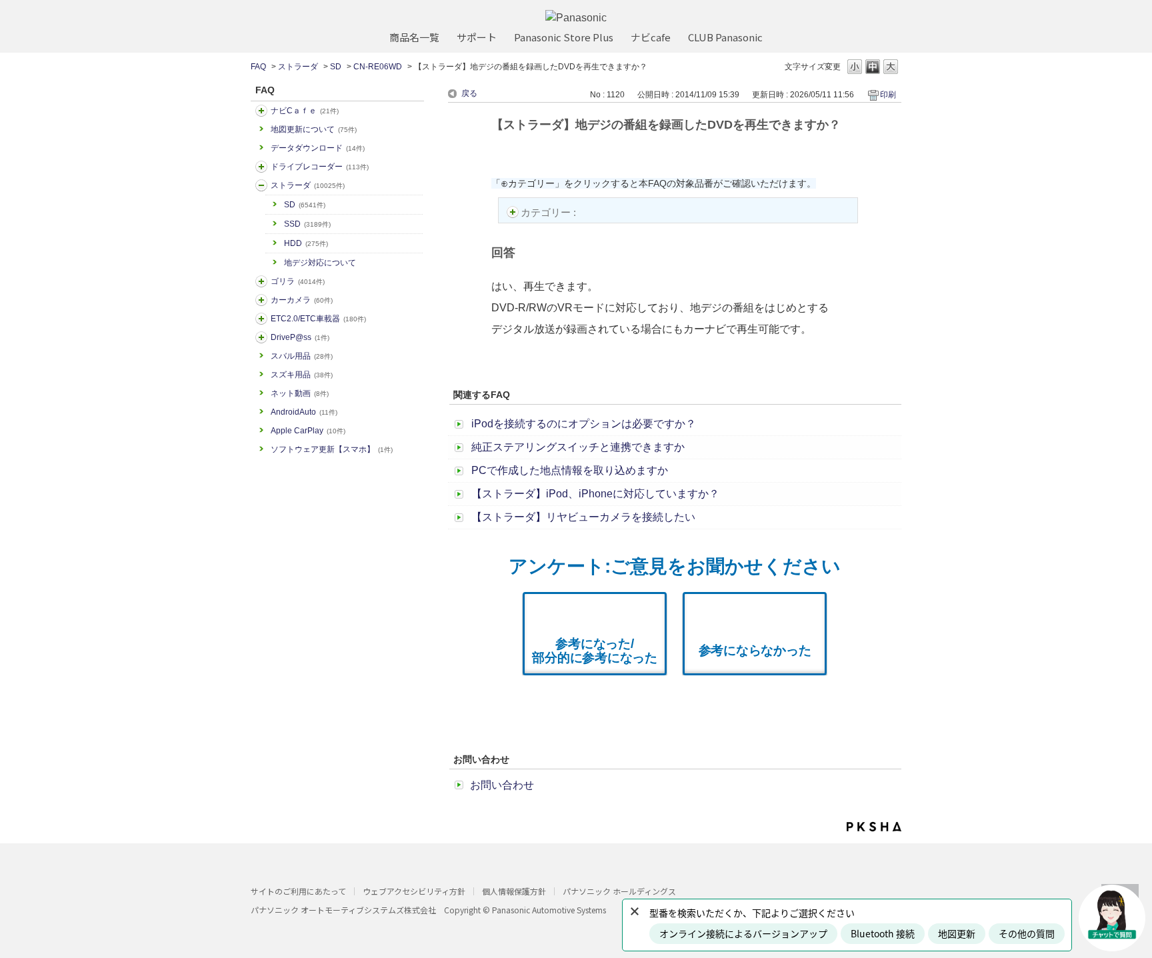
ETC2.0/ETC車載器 (318, 318)
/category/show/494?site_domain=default (261, 300)
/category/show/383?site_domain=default (261, 281)
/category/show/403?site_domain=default (261, 337)
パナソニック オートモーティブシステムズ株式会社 (343, 909)
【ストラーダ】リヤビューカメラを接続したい (583, 517)
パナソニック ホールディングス (619, 891)
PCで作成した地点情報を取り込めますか (569, 470)
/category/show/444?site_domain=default (261, 319)
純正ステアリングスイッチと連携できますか (578, 447)
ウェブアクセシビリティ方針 (414, 891)
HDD (306, 243)
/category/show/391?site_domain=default (261, 185)
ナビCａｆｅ (305, 110)
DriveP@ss (300, 337)
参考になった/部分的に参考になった (594, 651)
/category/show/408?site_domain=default (261, 111)
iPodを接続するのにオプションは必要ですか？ (583, 423)
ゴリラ (298, 281)
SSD (307, 224)
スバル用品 (302, 356)
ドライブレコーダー (320, 166)
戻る (469, 93)
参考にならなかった (755, 650)
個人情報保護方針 (514, 891)
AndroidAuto (304, 412)
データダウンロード (318, 148)
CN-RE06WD (377, 66)
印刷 (888, 94)
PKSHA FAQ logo (874, 826)
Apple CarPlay (308, 430)
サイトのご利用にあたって (298, 891)
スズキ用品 (302, 374)
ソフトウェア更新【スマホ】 (332, 449)
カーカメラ (302, 300)
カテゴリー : (550, 212)
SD (335, 66)
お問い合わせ (502, 785)
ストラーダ (298, 66)
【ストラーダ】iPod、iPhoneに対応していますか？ (595, 493)
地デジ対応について (320, 262)
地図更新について (314, 129)
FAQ (258, 66)
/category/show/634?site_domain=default (261, 167)
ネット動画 (300, 393)
